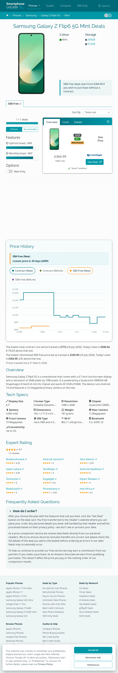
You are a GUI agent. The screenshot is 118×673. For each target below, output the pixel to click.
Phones (33, 5)
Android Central (52, 459)
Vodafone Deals (87, 596)
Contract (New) (24, 270)
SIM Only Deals (50, 615)
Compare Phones (51, 628)
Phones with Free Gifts (54, 604)
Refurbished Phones (53, 592)
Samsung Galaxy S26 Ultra (19, 600)
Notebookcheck (15, 459)
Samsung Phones (15, 632)
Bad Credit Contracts (53, 608)
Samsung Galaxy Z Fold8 (18, 608)
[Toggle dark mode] (108, 15)
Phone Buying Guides (54, 632)
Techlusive (12, 479)
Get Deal (93, 162)
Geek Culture (14, 469)
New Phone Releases (53, 611)
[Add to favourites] (108, 121)
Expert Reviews (89, 479)
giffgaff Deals (86, 608)
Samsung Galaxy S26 (16, 615)
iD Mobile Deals (87, 600)
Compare (65, 5)
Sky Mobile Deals (87, 604)
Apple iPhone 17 (14, 592)
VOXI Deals (84, 615)
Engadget (49, 479)
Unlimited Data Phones (54, 600)
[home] (7, 15)
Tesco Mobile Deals (89, 611)
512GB (91, 44)
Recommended (30, 129)
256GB (91, 39)
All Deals (14, 129)
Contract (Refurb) (53, 270)
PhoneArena (50, 488)
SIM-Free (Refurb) (25, 279)
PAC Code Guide (51, 636)
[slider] (35, 147)
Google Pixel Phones (16, 636)
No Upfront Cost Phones (55, 588)
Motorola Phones (14, 640)
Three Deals (85, 592)
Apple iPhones (13, 628)
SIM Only (82, 5)
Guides (50, 5)
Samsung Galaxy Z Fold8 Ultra (21, 611)
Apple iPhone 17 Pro (16, 596)
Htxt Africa (86, 488)
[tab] (15, 103)
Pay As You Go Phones (54, 596)
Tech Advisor (87, 459)
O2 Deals (83, 588)
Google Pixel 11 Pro (16, 604)
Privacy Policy (45, 664)
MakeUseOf (13, 488)
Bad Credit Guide (51, 640)
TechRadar (49, 469)
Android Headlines (91, 469)
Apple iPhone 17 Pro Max (19, 588)
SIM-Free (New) (81, 270)
